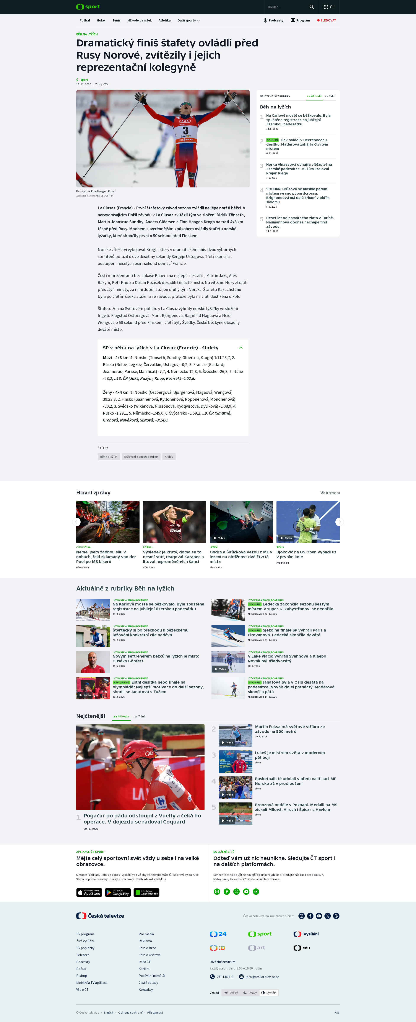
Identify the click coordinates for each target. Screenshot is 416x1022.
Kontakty (146, 989)
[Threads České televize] (336, 915)
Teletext (82, 955)
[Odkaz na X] (236, 891)
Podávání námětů (152, 975)
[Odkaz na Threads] (256, 891)
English (108, 1012)
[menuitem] (84, 20)
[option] (231, 993)
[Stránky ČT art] (256, 949)
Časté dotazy (148, 982)
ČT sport (82, 80)
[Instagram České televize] (301, 915)
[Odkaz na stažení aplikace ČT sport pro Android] (118, 892)
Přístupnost (155, 1012)
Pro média (146, 934)
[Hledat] (311, 7)
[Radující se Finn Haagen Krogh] (163, 138)
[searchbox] (286, 7)
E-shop (81, 975)
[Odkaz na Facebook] (226, 891)
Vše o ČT (82, 989)
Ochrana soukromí (130, 1012)
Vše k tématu (330, 492)
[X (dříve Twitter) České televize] (327, 915)
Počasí (81, 968)
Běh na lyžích (87, 34)
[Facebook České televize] (310, 915)
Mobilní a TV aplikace (91, 982)
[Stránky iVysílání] (306, 935)
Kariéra (144, 968)
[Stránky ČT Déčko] (217, 949)
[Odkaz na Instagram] (217, 891)
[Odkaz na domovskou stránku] (94, 7)
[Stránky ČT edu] (302, 949)
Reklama (145, 941)
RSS (337, 1012)
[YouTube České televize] (318, 915)
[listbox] (250, 992)
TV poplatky (85, 948)
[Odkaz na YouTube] (246, 891)
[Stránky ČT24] (218, 935)
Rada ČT (145, 962)
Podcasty (83, 962)
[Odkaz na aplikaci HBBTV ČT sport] (146, 892)
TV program (85, 934)
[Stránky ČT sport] (260, 935)
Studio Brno (147, 948)
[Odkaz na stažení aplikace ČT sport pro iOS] (89, 892)
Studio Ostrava (150, 955)
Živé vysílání (85, 941)
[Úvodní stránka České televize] (100, 915)
